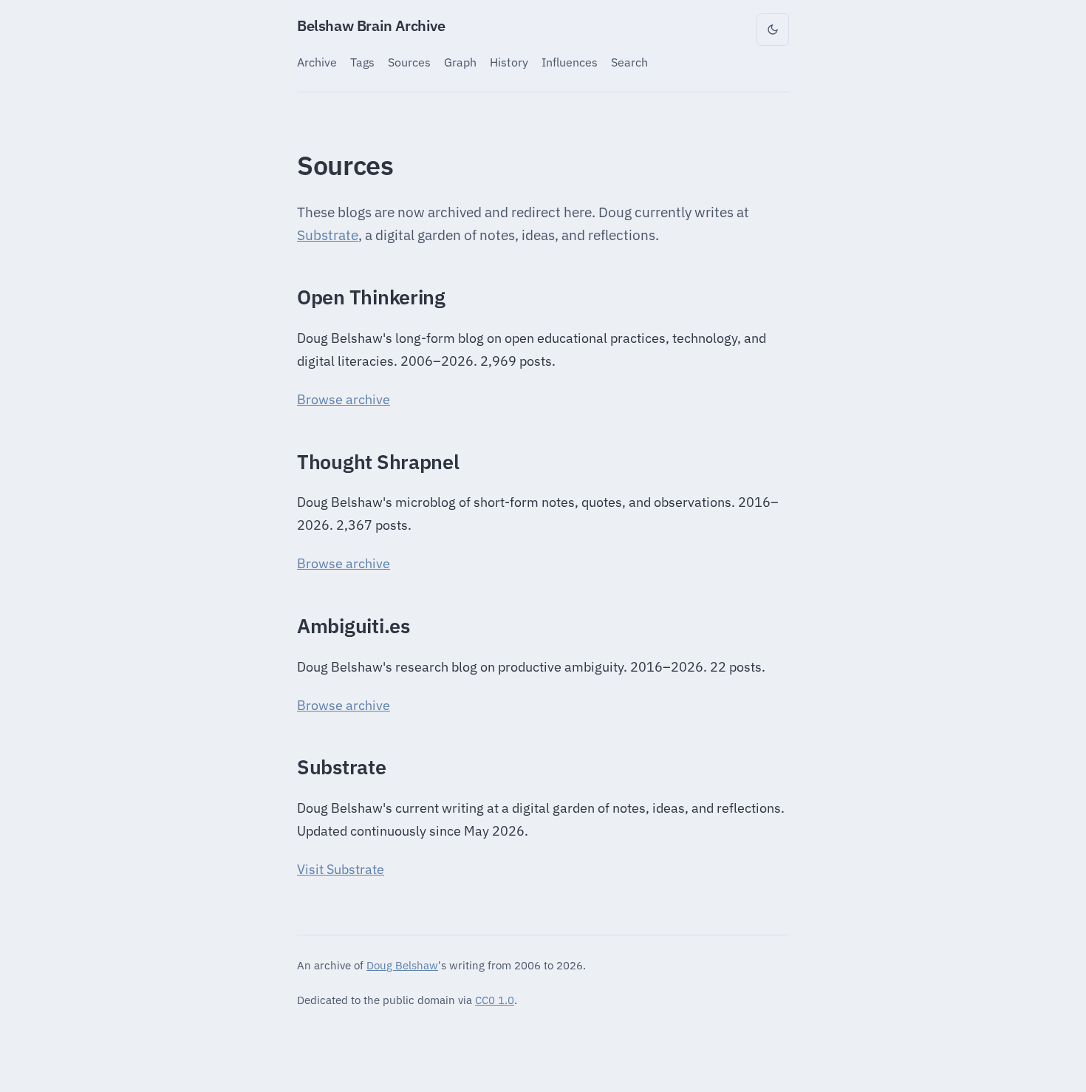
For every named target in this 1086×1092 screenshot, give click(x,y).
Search (629, 61)
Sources (409, 61)
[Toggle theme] (773, 29)
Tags (362, 61)
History (509, 61)
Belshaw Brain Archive (371, 25)
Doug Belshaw (402, 965)
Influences (570, 61)
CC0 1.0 (494, 999)
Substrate (327, 235)
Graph (460, 61)
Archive (317, 61)
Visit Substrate (340, 869)
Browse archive (343, 399)
